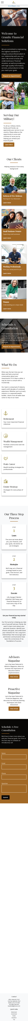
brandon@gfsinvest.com (14, 1006)
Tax (14, 1019)
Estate (14, 1016)
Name (4, 753)
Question (5, 783)
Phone (4, 773)
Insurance (14, 1017)
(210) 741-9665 (16, 1003)
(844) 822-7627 (16, 999)
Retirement (14, 1012)
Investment (14, 1014)
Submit (5, 797)
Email (3, 763)
